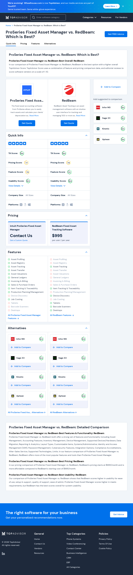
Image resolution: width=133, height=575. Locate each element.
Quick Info (11, 43)
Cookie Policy (105, 548)
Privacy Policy (105, 539)
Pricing (23, 43)
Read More (34, 115)
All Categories (73, 567)
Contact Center (73, 548)
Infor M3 (20, 339)
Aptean (20, 396)
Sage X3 (20, 358)
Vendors (38, 548)
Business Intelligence (76, 553)
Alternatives (50, 43)
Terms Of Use (105, 543)
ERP (68, 562)
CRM (68, 557)
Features (35, 43)
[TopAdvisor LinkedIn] (3, 553)
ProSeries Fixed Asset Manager (33, 100)
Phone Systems (73, 539)
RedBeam (69, 100)
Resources (39, 553)
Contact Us (39, 543)
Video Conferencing (75, 543)
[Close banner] (123, 6)
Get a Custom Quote (19, 240)
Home (37, 539)
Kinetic (20, 377)
